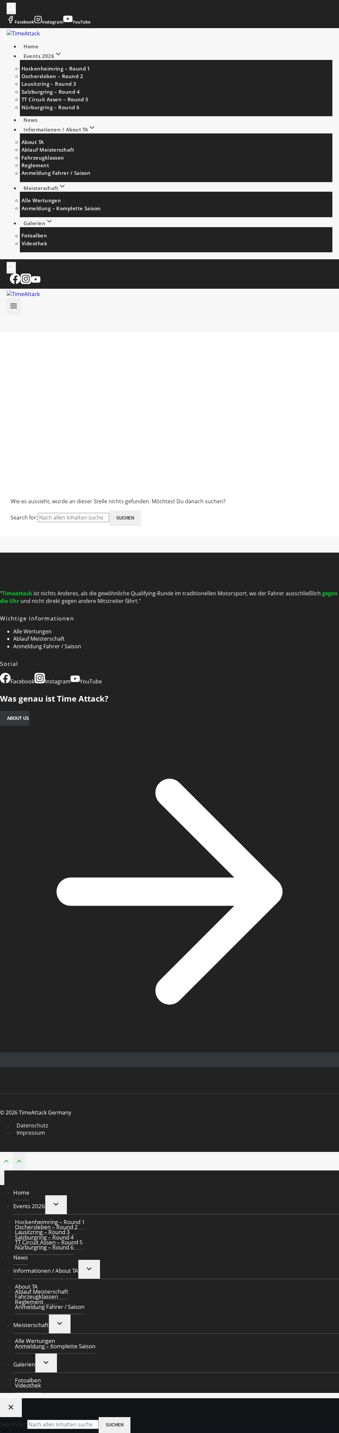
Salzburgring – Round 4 (51, 91)
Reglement (35, 165)
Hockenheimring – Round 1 (56, 68)
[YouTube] (35, 282)
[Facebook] (15, 282)
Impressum (31, 1132)
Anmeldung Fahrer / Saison (56, 173)
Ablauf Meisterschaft (48, 149)
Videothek (34, 243)
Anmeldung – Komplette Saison (61, 208)
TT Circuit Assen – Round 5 (55, 99)
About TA (33, 142)
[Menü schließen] (2, 1177)
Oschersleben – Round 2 (52, 76)
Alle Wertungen (41, 200)
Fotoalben (34, 235)
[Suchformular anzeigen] (11, 8)
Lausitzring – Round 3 (49, 83)
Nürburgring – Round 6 (51, 107)
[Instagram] (26, 282)
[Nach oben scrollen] (6, 1160)
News (30, 120)
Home (31, 46)
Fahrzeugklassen (43, 157)
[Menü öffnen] (14, 306)
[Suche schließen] (11, 1407)
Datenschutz (32, 1125)
